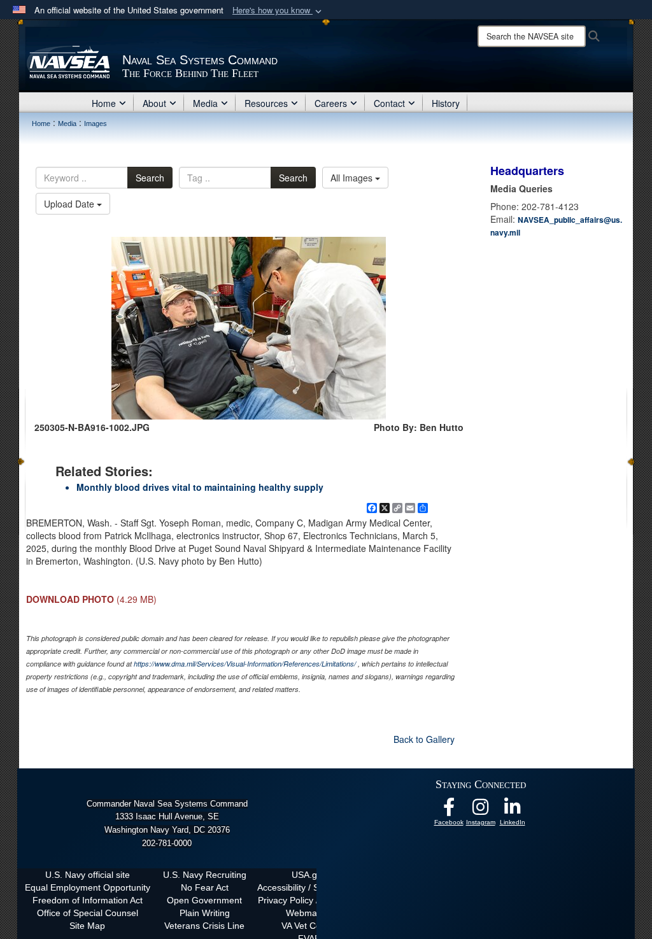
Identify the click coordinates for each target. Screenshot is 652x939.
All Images (352, 177)
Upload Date (70, 203)
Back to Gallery (424, 739)
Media (205, 103)
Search (150, 177)
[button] (278, 10)
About (154, 103)
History (446, 103)
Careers (331, 103)
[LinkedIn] (512, 810)
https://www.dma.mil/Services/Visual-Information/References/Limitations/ (245, 663)
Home (104, 103)
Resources (266, 103)
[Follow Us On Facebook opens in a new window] (449, 810)
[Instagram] (481, 810)
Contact (389, 103)
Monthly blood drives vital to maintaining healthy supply (199, 487)
